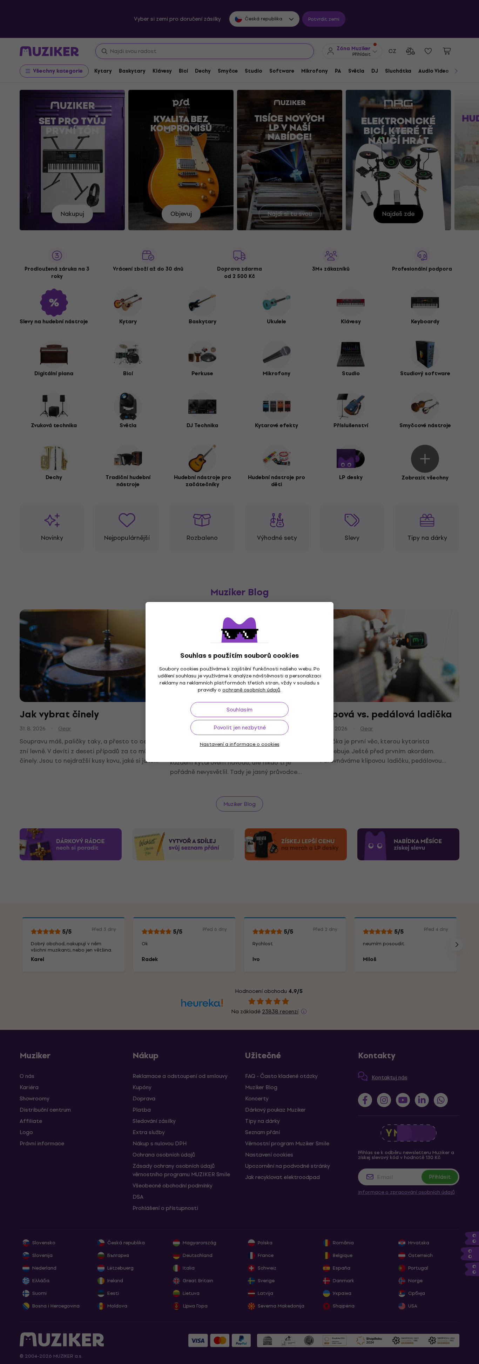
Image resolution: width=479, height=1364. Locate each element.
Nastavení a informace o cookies (239, 744)
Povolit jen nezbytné (240, 727)
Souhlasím (239, 709)
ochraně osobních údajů (251, 690)
